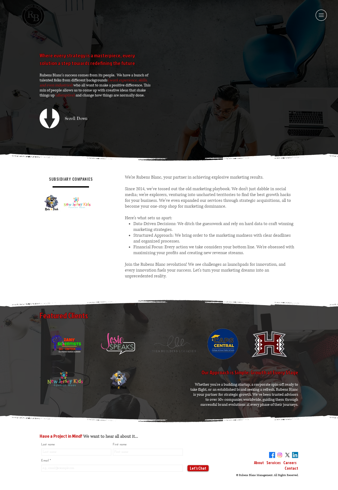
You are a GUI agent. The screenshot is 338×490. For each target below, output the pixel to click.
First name (119, 444)
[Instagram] (280, 455)
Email (45, 460)
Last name (48, 444)
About (259, 462)
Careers (290, 462)
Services (274, 462)
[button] (321, 15)
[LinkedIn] (295, 455)
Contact (291, 468)
